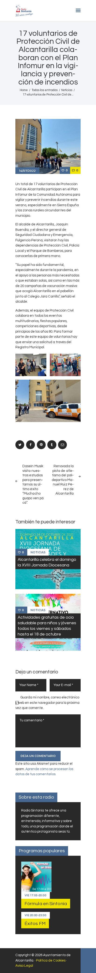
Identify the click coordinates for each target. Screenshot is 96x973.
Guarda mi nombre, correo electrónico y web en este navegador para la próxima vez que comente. (47, 703)
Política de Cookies (50, 960)
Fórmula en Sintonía (45, 903)
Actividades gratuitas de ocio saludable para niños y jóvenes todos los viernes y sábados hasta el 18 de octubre (47, 625)
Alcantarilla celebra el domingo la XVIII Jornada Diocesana (47, 562)
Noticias (66, 90)
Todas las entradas (45, 90)
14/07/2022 (27, 171)
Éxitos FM (35, 923)
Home (24, 90)
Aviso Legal (24, 965)
